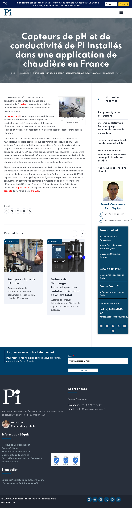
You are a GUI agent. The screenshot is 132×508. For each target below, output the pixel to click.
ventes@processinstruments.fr (116, 220)
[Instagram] (124, 326)
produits (8, 191)
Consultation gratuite (23, 426)
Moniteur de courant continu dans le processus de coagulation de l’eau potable (112, 156)
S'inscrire (83, 370)
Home (12, 73)
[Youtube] (107, 326)
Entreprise (7, 480)
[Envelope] (113, 331)
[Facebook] (113, 326)
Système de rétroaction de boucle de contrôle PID (112, 142)
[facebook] (6, 211)
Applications (18, 480)
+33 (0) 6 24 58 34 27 (114, 214)
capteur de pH (14, 116)
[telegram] (23, 211)
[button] (74, 233)
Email (71, 356)
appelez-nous (23, 187)
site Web (35, 191)
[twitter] (12, 211)
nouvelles (24, 73)
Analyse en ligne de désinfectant (21, 281)
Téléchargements (27, 483)
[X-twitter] (118, 326)
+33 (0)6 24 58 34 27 (91, 405)
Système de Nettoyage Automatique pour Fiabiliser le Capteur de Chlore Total (65, 287)
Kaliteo (24, 104)
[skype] (29, 211)
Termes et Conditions (20, 458)
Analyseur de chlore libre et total (112, 169)
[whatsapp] (18, 211)
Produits (28, 480)
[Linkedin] (101, 326)
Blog (38, 483)
